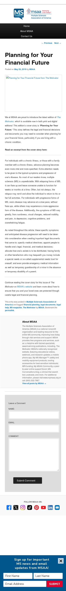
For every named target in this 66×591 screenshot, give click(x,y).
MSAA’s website (24, 286)
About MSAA (26, 31)
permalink (9, 310)
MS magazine (16, 307)
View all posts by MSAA (34, 383)
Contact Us (26, 36)
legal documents (48, 304)
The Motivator (29, 307)
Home (27, 26)
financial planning (32, 304)
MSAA (32, 69)
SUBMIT (54, 584)
